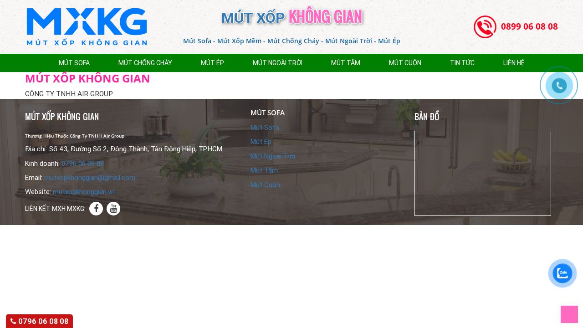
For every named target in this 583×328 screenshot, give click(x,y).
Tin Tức (462, 63)
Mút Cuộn (405, 63)
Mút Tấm (345, 63)
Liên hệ (513, 63)
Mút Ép (261, 142)
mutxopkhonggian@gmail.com (89, 178)
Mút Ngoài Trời (277, 63)
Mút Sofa (74, 63)
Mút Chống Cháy (145, 63)
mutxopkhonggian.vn (84, 192)
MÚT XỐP (291, 17)
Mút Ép (212, 63)
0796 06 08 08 (82, 163)
